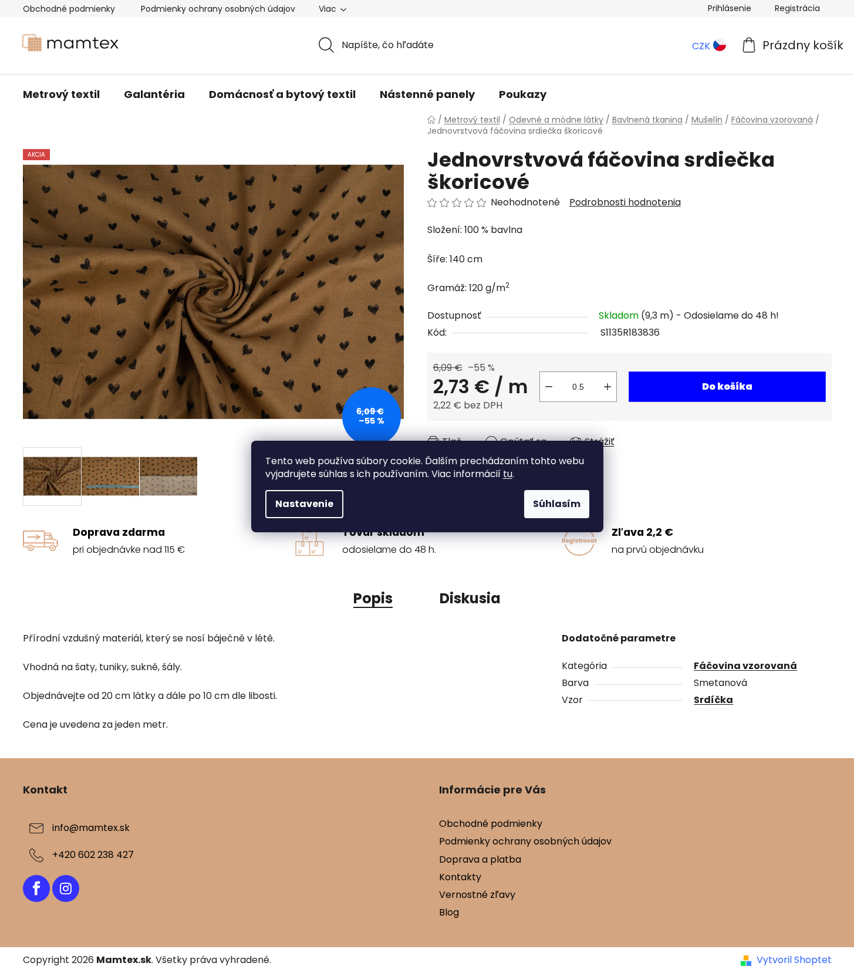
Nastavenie (304, 504)
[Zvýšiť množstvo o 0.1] (607, 386)
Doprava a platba (480, 859)
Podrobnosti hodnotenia (625, 202)
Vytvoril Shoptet (794, 960)
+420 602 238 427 (93, 855)
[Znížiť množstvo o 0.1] (549, 386)
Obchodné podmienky (69, 9)
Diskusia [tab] (470, 598)
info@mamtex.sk (91, 828)
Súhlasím (556, 504)
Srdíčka (713, 700)
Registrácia (797, 8)
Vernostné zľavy (477, 894)
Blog (449, 912)
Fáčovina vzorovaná (745, 666)
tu (507, 474)
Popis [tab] (373, 598)
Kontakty (460, 877)
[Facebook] (36, 888)
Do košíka (727, 386)
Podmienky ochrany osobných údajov (218, 9)
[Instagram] (65, 888)
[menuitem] (61, 94)
